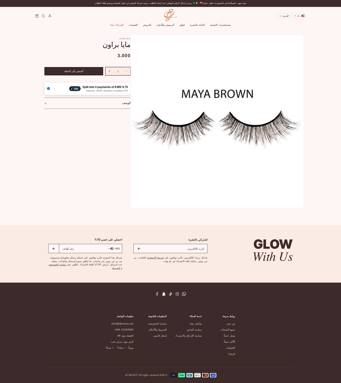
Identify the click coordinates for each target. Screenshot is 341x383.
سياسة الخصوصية (57, 264)
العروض (147, 24)
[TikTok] (170, 294)
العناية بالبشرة (197, 24)
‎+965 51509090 (124, 329)
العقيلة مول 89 (125, 335)
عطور (182, 24)
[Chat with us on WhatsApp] (184, 294)
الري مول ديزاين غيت (122, 341)
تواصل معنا (196, 323)
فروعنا (231, 353)
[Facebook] (157, 294)
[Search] (43, 16)
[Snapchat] (164, 294)
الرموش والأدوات (165, 24)
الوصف (126, 103)
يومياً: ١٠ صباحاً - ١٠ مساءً (119, 347)
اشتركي (139, 248)
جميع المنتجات (227, 329)
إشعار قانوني (160, 335)
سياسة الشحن (194, 329)
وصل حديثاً (229, 335)
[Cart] (37, 16)
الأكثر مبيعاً (229, 341)
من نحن (231, 323)
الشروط (116, 268)
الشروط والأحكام (158, 329)
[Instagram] (177, 294)
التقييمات (133, 24)
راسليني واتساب (53, 248)
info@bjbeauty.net (122, 323)
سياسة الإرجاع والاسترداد (188, 335)
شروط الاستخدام (155, 257)
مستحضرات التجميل (220, 24)
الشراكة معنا (117, 24)
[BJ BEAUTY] (170, 15)
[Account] (50, 16)
